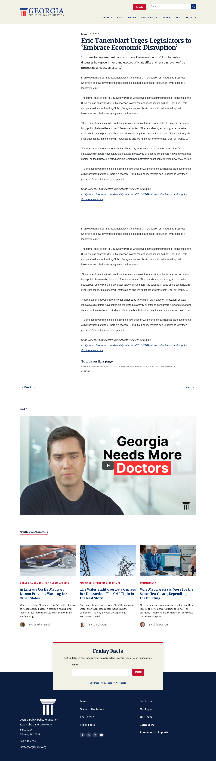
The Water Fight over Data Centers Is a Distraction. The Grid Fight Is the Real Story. (108, 593)
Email (75, 664)
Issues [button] (106, 17)
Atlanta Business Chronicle (128, 366)
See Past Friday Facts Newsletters (108, 683)
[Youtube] (101, 734)
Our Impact (147, 709)
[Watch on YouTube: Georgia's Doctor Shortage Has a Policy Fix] (108, 465)
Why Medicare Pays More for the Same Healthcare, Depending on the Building (166, 593)
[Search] (193, 6)
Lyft (151, 366)
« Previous (29, 387)
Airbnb (85, 366)
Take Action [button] (171, 17)
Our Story (146, 701)
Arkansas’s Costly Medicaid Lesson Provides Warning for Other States (43, 593)
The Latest (87, 717)
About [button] (189, 17)
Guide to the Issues (92, 709)
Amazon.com (100, 366)
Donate (84, 701)
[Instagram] (95, 734)
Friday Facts (87, 725)
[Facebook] (82, 734)
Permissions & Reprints (154, 732)
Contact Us (147, 725)
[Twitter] (88, 734)
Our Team (146, 717)
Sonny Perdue (165, 366)
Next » (189, 387)
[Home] (42, 12)
